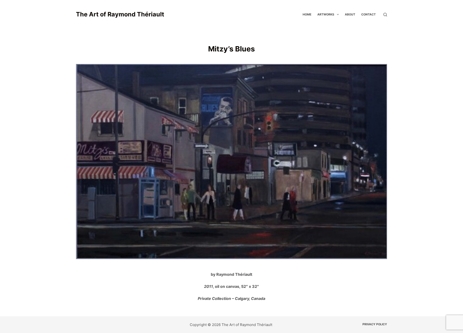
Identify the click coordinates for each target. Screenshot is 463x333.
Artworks (325, 14)
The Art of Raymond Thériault (120, 14)
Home (307, 14)
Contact (368, 14)
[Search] (385, 14)
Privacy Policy (374, 324)
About (350, 14)
